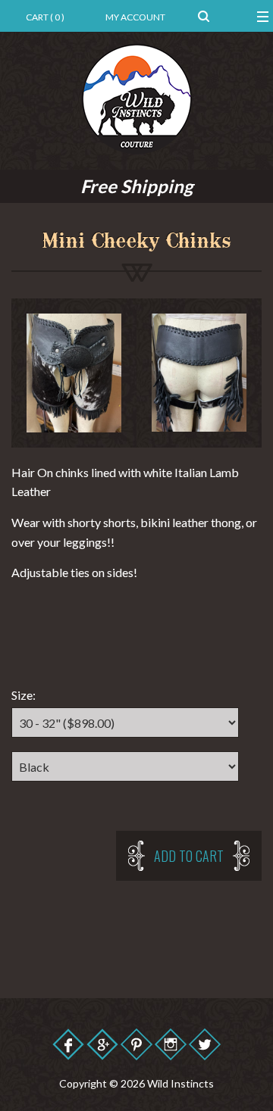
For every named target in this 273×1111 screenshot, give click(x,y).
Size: (23, 695)
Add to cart (189, 856)
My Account (135, 17)
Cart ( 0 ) (45, 17)
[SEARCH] (203, 16)
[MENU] (250, 16)
